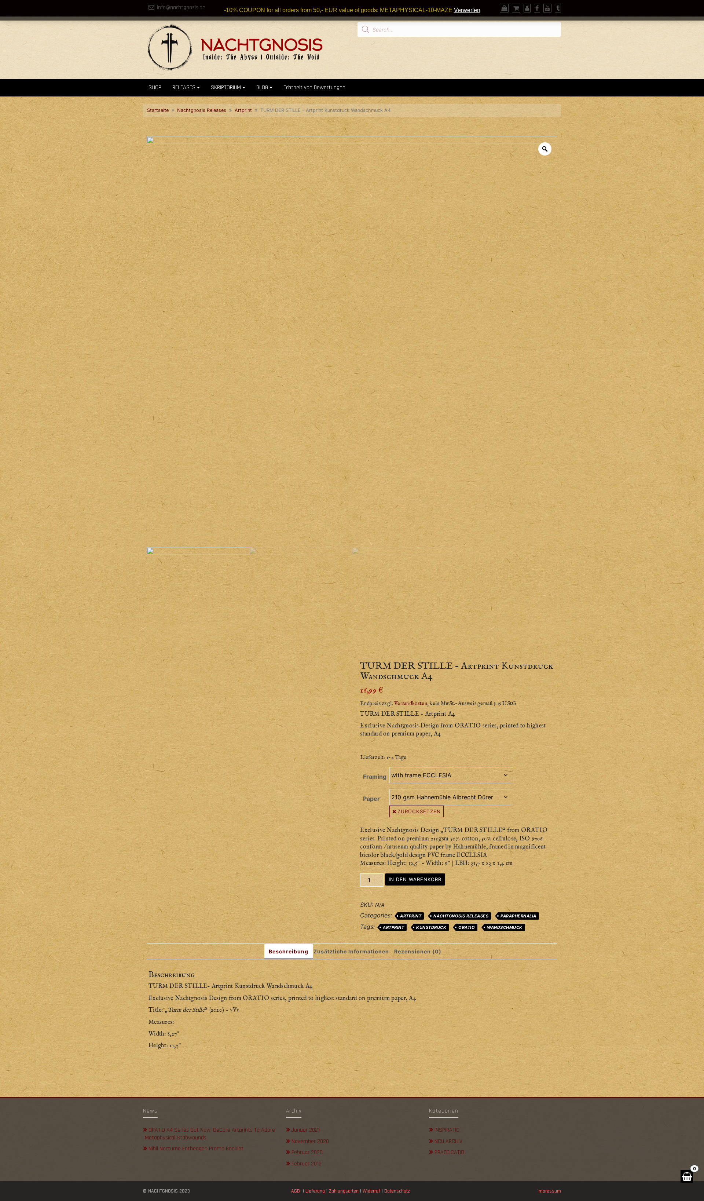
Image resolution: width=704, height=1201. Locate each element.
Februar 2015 (307, 1164)
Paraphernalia (518, 916)
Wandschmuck (504, 927)
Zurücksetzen (419, 811)
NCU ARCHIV (448, 1141)
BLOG (262, 87)
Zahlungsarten (344, 1191)
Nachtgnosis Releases (201, 110)
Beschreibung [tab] (288, 951)
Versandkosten (410, 703)
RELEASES (183, 87)
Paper (371, 798)
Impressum (549, 1191)
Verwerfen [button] (467, 10)
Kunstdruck (431, 927)
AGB (295, 1191)
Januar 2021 (306, 1130)
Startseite (158, 110)
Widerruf (371, 1191)
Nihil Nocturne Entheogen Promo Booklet (195, 1149)
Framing (374, 776)
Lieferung (315, 1191)
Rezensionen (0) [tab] (417, 951)
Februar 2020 (307, 1152)
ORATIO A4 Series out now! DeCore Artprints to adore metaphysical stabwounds (210, 1134)
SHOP (154, 87)
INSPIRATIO (446, 1130)
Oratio (466, 927)
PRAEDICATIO (449, 1152)
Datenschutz (397, 1191)
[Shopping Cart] (687, 1176)
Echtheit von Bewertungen (314, 87)
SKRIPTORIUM (226, 87)
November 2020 (310, 1141)
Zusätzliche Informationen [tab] (351, 951)
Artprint (243, 110)
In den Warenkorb (415, 879)
